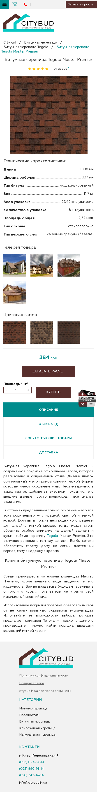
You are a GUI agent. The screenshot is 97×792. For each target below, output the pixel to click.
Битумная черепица (40, 42)
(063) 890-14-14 (31, 768)
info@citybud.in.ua (33, 783)
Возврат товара (31, 683)
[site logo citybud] (28, 23)
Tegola (52, 536)
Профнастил (29, 715)
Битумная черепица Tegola (25, 47)
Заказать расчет (48, 371)
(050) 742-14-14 (31, 775)
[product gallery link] (48, 115)
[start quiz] (87, 399)
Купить (53, 392)
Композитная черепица (37, 728)
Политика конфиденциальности (43, 675)
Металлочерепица (33, 708)
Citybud (9, 42)
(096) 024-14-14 (31, 762)
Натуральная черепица (37, 734)
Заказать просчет (81, 4)
